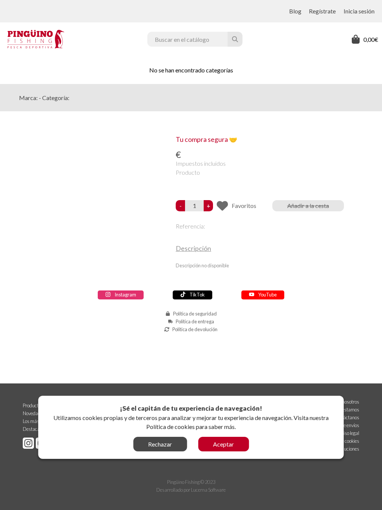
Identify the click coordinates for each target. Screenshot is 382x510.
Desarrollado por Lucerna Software (191, 490)
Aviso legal (348, 433)
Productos (33, 405)
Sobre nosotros (344, 402)
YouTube (267, 295)
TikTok (197, 295)
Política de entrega (195, 321)
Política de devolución (194, 329)
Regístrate (322, 11)
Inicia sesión (359, 11)
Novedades (34, 413)
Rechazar (160, 444)
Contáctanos (346, 417)
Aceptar (223, 444)
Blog (295, 11)
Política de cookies (170, 426)
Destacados (35, 429)
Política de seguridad (195, 314)
